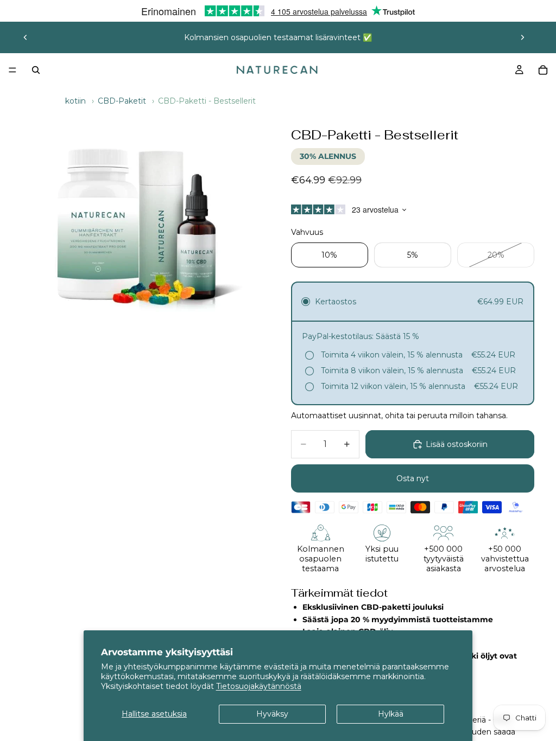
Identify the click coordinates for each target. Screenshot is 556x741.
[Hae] (36, 70)
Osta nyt (412, 478)
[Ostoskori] (543, 70)
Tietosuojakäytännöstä (258, 686)
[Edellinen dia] (25, 37)
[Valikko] (12, 70)
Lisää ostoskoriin (457, 444)
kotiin (75, 101)
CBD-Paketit (122, 101)
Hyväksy (272, 714)
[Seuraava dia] (522, 37)
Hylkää (390, 714)
